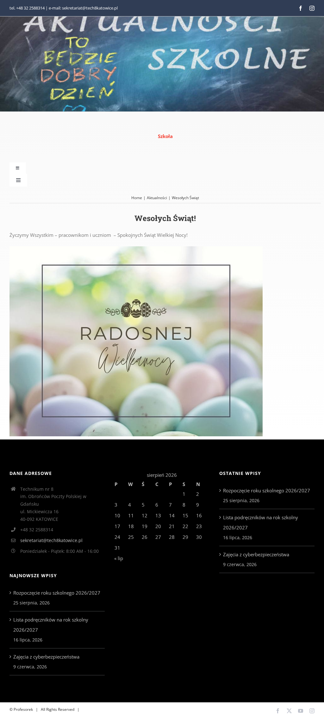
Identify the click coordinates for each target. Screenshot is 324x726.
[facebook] (300, 8)
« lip (118, 558)
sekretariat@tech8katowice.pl (51, 540)
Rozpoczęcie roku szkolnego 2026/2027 (56, 593)
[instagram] (312, 8)
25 (131, 537)
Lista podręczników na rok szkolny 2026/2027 (50, 624)
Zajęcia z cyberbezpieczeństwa (46, 656)
